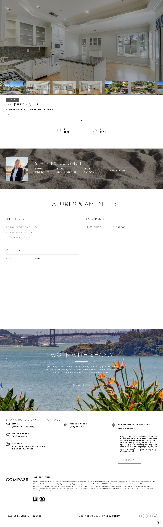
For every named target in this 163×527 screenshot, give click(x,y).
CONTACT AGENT (116, 171)
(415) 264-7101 (42, 172)
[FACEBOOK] (141, 516)
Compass (121, 481)
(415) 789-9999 (20, 436)
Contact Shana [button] (81, 385)
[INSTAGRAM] (148, 516)
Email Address (126, 429)
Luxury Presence (31, 516)
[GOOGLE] (154, 516)
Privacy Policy (127, 451)
